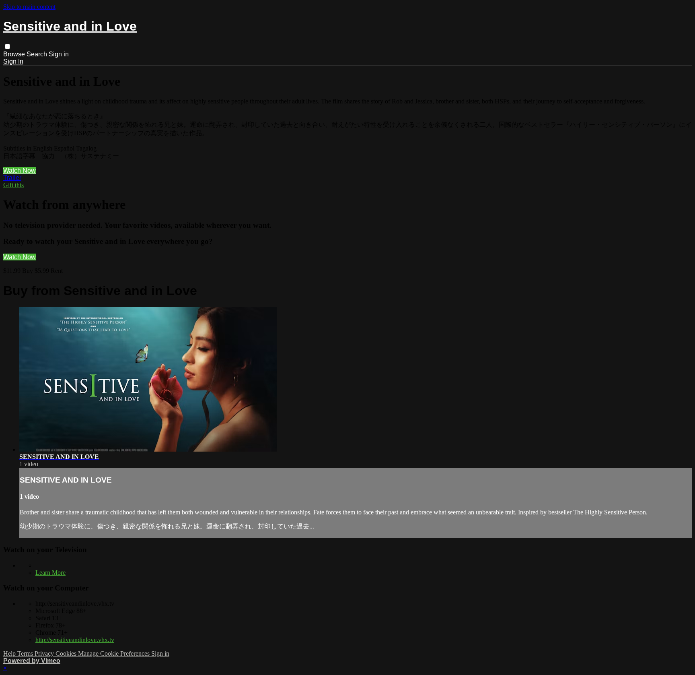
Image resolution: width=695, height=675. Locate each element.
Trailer (12, 177)
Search (38, 54)
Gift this (13, 185)
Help (10, 653)
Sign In (13, 61)
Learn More (50, 572)
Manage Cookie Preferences (114, 653)
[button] (7, 46)
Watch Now (19, 170)
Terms (26, 653)
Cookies (67, 653)
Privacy (45, 653)
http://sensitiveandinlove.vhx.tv (74, 639)
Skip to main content (29, 6)
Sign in (59, 54)
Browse (15, 54)
